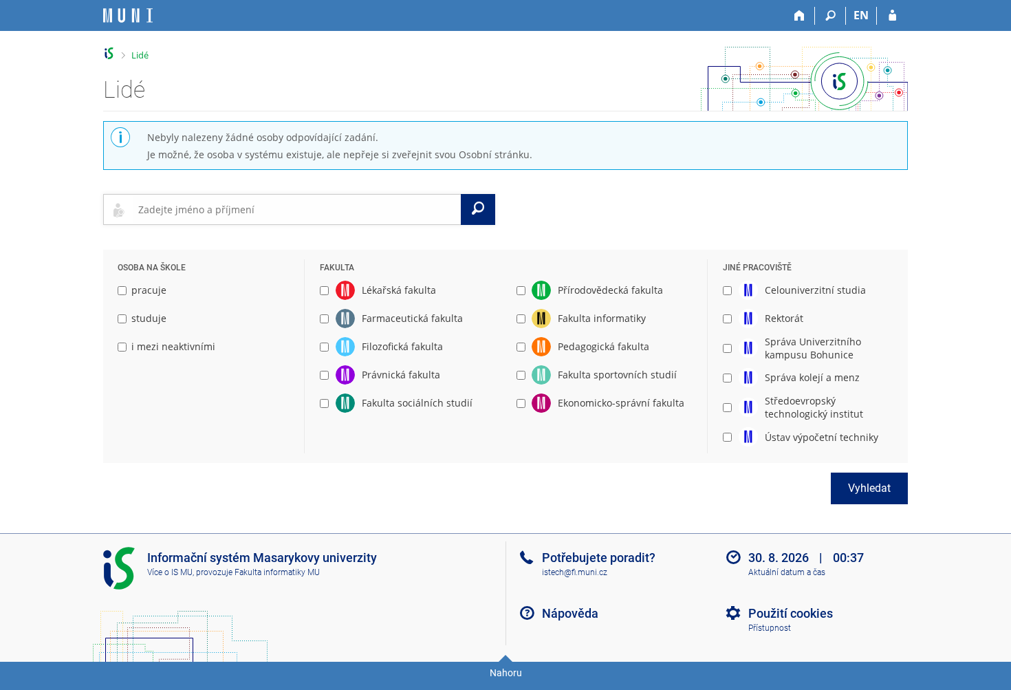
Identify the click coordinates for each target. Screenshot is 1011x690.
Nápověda (570, 613)
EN (861, 15)
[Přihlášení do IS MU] (892, 16)
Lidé (140, 55)
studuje (148, 318)
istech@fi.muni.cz (574, 572)
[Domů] (799, 16)
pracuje (148, 290)
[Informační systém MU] (109, 53)
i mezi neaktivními (173, 346)
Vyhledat (869, 488)
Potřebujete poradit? (598, 557)
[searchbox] (297, 209)
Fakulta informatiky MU (277, 572)
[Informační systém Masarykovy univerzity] (128, 15)
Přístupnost (769, 628)
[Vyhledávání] (830, 16)
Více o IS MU (170, 572)
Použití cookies (790, 613)
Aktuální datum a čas (786, 572)
